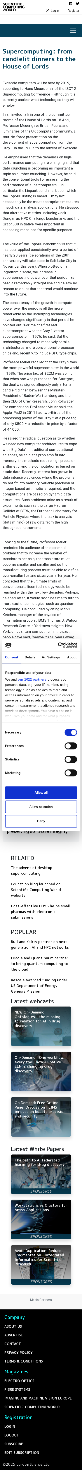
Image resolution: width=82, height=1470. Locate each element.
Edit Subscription (21, 1452)
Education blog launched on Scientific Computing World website (36, 889)
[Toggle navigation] (73, 30)
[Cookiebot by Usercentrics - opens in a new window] (58, 645)
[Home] (20, 7)
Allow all (41, 792)
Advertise (13, 1335)
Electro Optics (19, 1380)
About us (13, 1326)
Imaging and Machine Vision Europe (38, 1398)
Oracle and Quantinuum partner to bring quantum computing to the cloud (39, 963)
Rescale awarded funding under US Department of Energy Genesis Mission (39, 985)
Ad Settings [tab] (51, 657)
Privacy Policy (18, 1352)
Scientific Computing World (32, 1407)
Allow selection (41, 807)
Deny (41, 821)
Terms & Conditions (23, 1361)
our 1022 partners (32, 679)
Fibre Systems (17, 1389)
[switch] (71, 745)
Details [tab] (30, 657)
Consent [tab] (11, 657)
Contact (12, 1343)
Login (9, 1426)
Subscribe (13, 1443)
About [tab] (72, 657)
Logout (11, 1435)
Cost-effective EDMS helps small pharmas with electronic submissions (40, 911)
